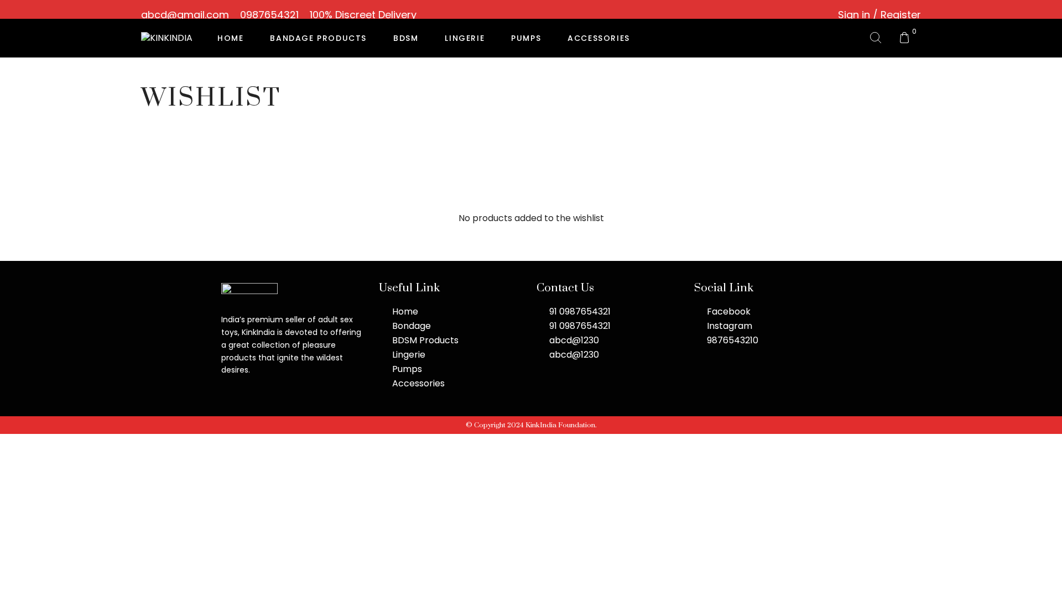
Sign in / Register (879, 15)
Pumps (526, 38)
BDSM (405, 38)
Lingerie (465, 38)
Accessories (599, 38)
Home (230, 38)
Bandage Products (318, 38)
